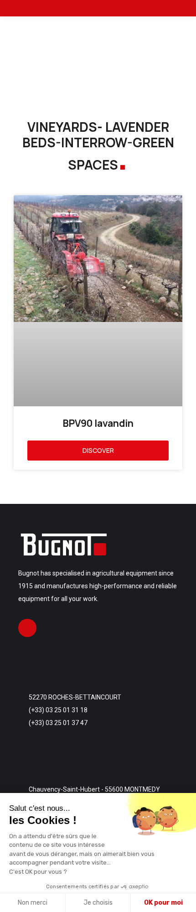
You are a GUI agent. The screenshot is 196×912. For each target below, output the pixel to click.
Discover (98, 450)
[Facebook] (27, 628)
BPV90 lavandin (98, 423)
